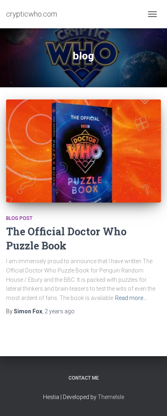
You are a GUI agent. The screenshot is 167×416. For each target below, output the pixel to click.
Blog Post (19, 218)
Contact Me (84, 378)
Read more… (131, 298)
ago (60, 311)
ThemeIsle (111, 397)
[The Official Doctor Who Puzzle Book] (83, 151)
